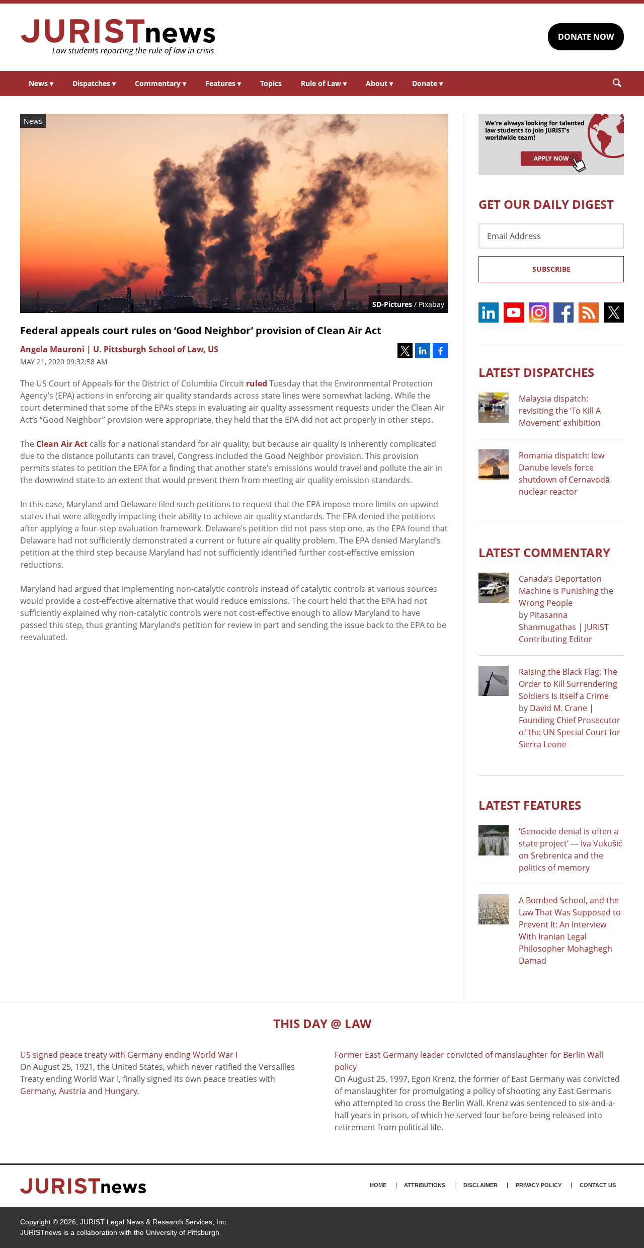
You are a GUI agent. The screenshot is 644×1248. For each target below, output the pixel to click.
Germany (37, 1091)
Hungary (121, 1091)
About (379, 83)
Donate (427, 83)
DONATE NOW (586, 36)
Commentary (160, 83)
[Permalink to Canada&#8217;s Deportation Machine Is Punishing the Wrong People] (493, 588)
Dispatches (94, 83)
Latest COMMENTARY (544, 552)
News (41, 83)
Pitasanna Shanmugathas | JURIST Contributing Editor (564, 627)
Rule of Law (324, 83)
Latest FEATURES (529, 805)
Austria (72, 1091)
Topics (271, 83)
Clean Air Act (62, 443)
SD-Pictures (392, 304)
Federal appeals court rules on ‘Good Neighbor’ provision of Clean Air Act (200, 330)
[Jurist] (118, 37)
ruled (256, 383)
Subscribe (551, 269)
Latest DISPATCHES (536, 372)
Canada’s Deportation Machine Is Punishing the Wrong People (566, 590)
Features (223, 83)
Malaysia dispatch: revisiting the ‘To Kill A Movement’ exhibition (560, 410)
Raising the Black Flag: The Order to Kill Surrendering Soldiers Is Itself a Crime (568, 683)
